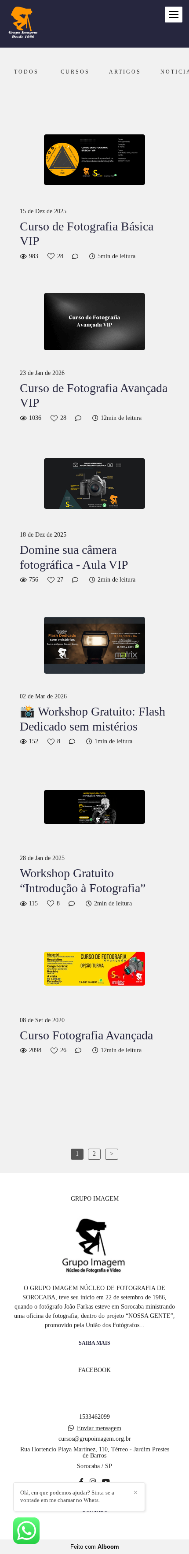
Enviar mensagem (99, 1428)
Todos (26, 72)
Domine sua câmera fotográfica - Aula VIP (74, 557)
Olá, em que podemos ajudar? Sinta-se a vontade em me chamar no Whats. (67, 1496)
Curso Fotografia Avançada (86, 1035)
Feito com (94, 1546)
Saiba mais (94, 1343)
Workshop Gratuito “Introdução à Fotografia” (82, 880)
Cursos (75, 72)
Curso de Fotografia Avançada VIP (93, 395)
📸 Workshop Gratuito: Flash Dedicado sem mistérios (92, 719)
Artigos (125, 72)
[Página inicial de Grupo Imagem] (23, 24)
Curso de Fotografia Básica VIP (86, 233)
